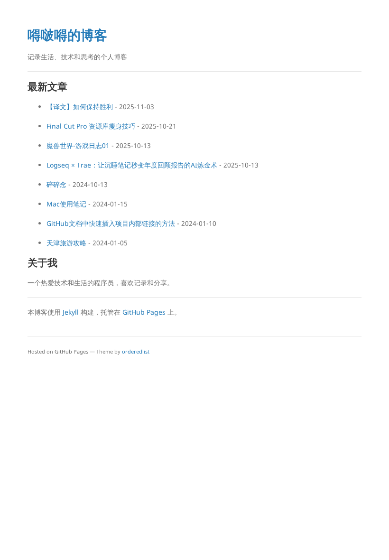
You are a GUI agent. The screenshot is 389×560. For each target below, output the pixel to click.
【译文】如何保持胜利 (79, 106)
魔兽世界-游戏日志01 (78, 145)
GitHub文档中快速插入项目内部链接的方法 (110, 223)
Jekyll (71, 312)
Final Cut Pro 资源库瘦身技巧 (90, 126)
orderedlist (135, 351)
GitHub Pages (144, 312)
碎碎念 (56, 184)
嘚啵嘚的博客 (67, 35)
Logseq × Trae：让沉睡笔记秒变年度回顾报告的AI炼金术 (131, 164)
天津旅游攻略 (66, 242)
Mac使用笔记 (66, 203)
